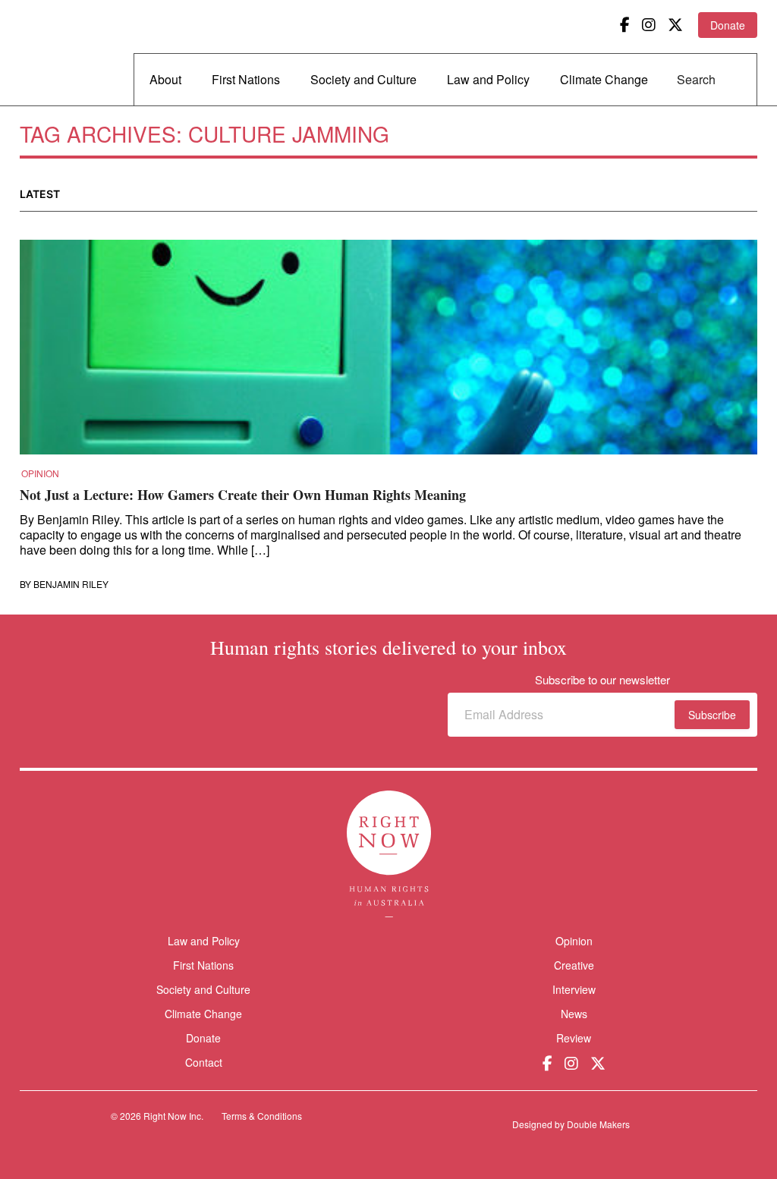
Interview (574, 989)
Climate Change (604, 79)
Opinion (40, 473)
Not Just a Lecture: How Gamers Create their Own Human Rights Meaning (243, 494)
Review (573, 1037)
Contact (203, 1062)
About (165, 79)
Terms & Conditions (262, 1115)
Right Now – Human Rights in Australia (78, 53)
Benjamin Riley (71, 584)
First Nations (246, 79)
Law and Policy (488, 79)
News (574, 1013)
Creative (574, 965)
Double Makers (598, 1124)
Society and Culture (363, 79)
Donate (727, 25)
